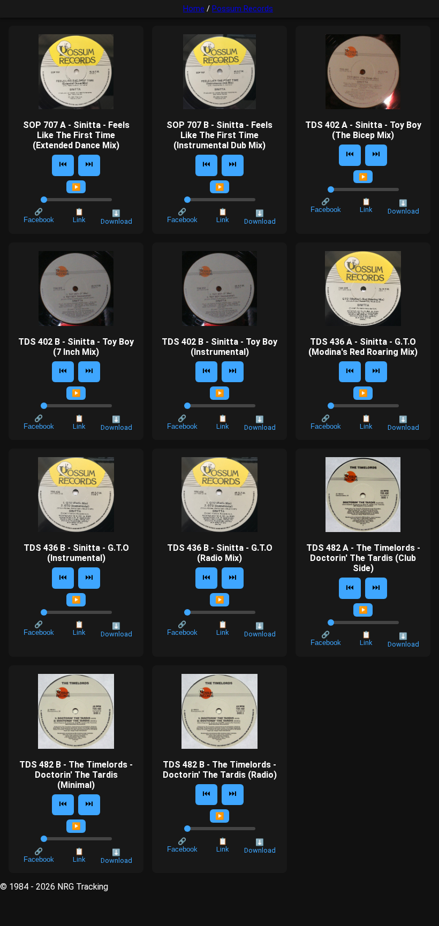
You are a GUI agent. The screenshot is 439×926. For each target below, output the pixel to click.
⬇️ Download (116, 217)
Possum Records (242, 8)
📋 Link (79, 216)
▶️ (76, 187)
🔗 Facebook (39, 216)
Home (194, 8)
